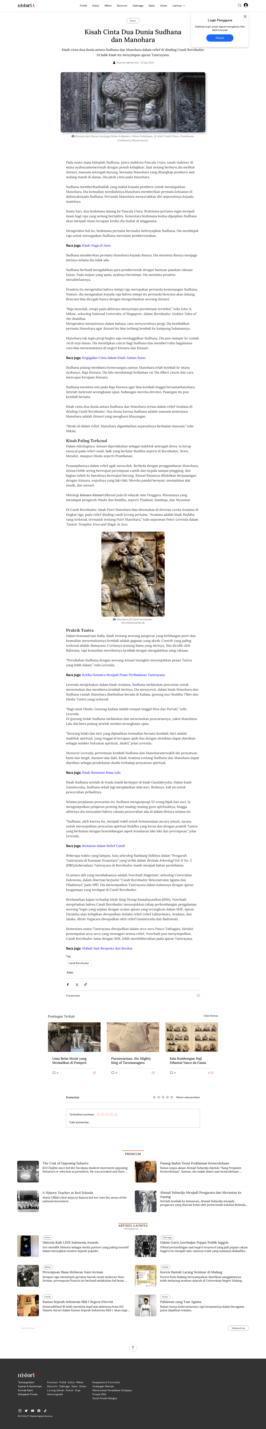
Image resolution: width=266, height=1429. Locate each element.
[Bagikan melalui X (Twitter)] (76, 984)
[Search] (240, 5)
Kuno (70, 972)
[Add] (133, 102)
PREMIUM (133, 1154)
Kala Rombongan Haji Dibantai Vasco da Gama (188, 1060)
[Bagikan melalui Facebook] (67, 984)
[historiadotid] (20, 1410)
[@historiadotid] (32, 1410)
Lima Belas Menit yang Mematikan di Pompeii (69, 1060)
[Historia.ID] (26, 5)
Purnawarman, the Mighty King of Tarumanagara (131, 1060)
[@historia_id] (26, 1410)
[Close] (245, 16)
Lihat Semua (211, 1015)
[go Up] (133, 1347)
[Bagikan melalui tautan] (85, 984)
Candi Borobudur (78, 963)
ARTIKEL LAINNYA (133, 1225)
